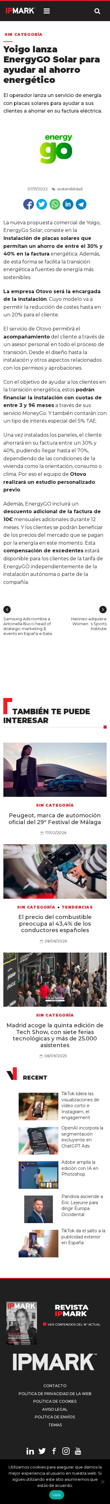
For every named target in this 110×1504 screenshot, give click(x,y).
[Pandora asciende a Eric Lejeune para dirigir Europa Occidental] (40, 1196)
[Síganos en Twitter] (42, 1452)
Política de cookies (54, 1401)
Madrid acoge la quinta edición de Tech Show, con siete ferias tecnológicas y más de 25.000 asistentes (55, 1035)
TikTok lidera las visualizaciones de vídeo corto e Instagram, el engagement (80, 1105)
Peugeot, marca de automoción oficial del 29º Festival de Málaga (55, 819)
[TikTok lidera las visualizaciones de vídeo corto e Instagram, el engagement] (40, 1093)
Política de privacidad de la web (55, 1393)
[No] (102, 1482)
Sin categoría (24, 34)
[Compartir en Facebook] (28, 204)
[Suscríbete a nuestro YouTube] (78, 1452)
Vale (56, 1494)
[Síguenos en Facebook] (54, 1452)
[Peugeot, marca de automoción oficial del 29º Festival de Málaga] (55, 770)
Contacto (55, 1385)
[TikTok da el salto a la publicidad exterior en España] (40, 1230)
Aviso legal (55, 1409)
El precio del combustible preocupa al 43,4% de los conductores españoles (55, 924)
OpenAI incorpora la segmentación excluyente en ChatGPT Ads (82, 1137)
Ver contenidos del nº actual (74, 1325)
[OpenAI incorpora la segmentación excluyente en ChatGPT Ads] (40, 1127)
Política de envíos (55, 1417)
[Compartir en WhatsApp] (55, 204)
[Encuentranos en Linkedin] (30, 1452)
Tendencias (77, 907)
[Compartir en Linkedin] (68, 204)
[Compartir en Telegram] (81, 204)
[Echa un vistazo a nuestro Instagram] (66, 1452)
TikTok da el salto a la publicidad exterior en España (83, 1236)
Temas (55, 1425)
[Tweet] (41, 204)
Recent (35, 1077)
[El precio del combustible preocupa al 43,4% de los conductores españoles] (55, 871)
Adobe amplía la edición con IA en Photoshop (79, 1168)
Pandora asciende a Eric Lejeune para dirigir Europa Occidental (82, 1205)
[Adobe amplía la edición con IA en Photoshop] (40, 1161)
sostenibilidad (69, 189)
